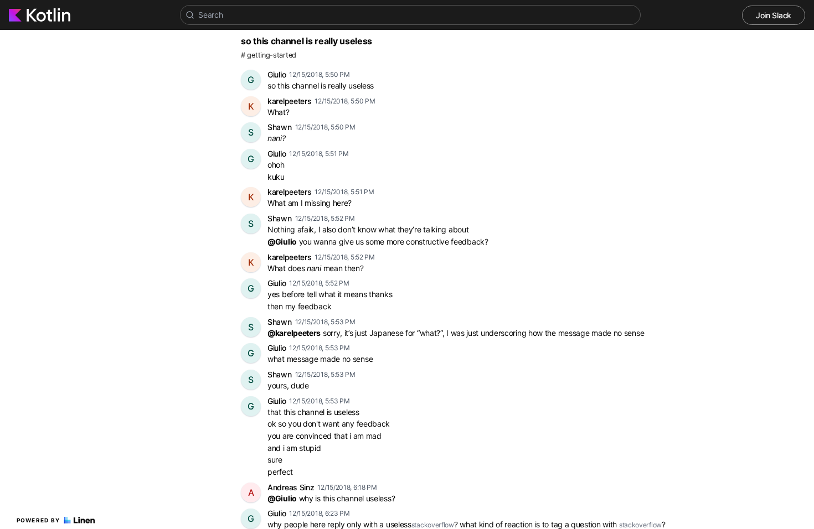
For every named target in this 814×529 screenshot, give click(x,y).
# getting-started (268, 55)
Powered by (38, 520)
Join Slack (773, 15)
